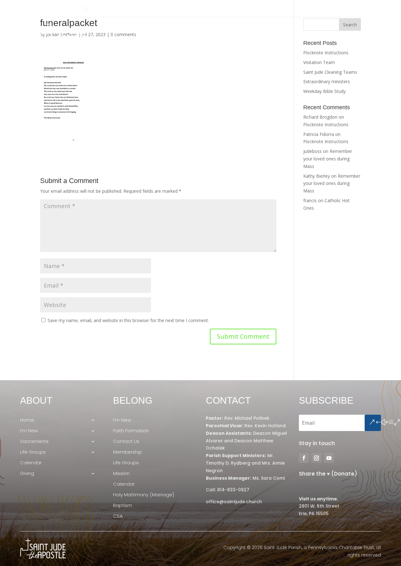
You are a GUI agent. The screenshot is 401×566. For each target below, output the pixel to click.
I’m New (188, 33)
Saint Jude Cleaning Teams (330, 72)
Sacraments (226, 33)
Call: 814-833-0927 (227, 490)
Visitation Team (319, 62)
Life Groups (269, 33)
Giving (334, 33)
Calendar (308, 33)
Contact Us (126, 442)
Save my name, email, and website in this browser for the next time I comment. (128, 320)
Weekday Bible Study (324, 91)
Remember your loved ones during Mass (327, 158)
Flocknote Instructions (325, 53)
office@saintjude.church (234, 502)
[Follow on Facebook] (45, 9)
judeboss (312, 151)
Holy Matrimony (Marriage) (143, 495)
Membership (127, 452)
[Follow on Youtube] (70, 9)
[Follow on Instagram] (58, 9)
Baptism (122, 506)
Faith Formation (131, 431)
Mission (121, 474)
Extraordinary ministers (326, 81)
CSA (118, 516)
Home (156, 33)
